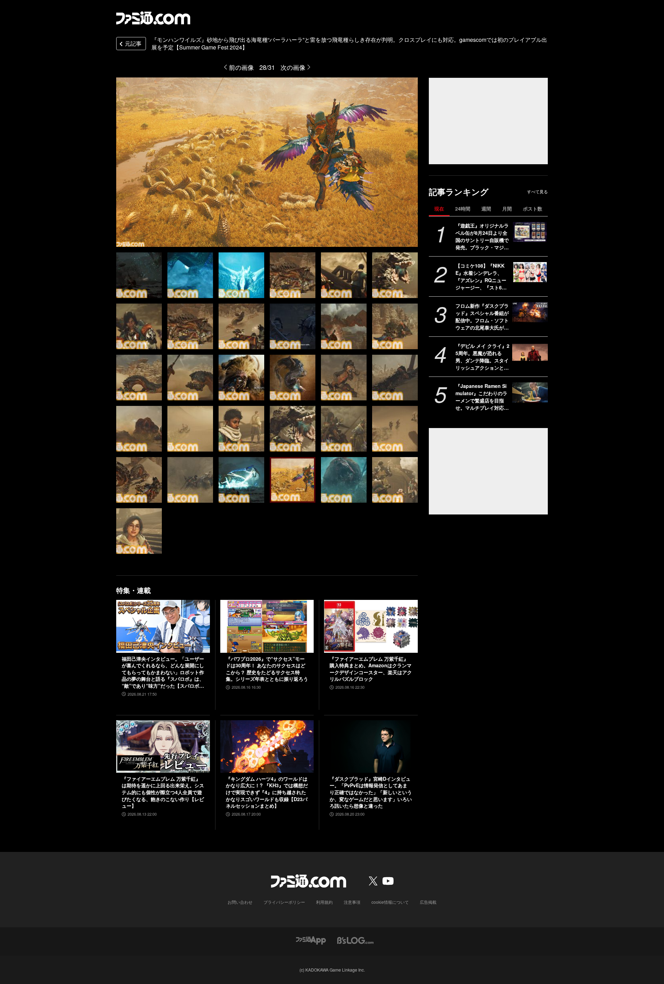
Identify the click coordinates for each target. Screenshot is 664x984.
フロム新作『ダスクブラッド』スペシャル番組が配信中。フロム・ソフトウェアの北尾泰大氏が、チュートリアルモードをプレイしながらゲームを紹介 (482, 316)
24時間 (462, 208)
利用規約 (324, 902)
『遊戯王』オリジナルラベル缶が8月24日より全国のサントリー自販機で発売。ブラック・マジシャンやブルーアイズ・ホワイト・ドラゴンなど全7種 (482, 236)
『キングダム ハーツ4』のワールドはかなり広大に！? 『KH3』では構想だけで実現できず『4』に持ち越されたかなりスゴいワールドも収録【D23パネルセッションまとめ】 (267, 792)
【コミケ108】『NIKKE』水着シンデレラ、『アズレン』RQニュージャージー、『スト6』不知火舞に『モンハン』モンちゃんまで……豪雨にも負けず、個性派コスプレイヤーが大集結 (482, 276)
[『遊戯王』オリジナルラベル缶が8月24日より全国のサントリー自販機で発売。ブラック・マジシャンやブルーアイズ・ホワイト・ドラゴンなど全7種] (530, 232)
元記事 (133, 43)
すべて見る (537, 191)
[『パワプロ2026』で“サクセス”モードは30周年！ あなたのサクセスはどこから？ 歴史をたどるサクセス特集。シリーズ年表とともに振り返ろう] (267, 626)
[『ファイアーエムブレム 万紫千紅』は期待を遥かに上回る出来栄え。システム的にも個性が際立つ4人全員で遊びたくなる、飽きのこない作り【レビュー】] (163, 746)
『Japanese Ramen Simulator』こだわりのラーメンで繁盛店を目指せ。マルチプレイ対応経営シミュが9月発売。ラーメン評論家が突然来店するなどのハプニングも (482, 396)
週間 (486, 208)
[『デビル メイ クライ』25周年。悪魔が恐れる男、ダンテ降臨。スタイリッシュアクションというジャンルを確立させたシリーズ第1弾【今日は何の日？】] (530, 352)
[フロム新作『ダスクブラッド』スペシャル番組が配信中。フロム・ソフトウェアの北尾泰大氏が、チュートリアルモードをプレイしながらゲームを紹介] (530, 312)
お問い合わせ (240, 902)
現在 (439, 208)
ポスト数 (532, 208)
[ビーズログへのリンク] (355, 940)
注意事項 (352, 902)
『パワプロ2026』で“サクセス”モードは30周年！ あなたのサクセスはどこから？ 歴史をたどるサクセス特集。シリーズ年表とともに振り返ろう (267, 669)
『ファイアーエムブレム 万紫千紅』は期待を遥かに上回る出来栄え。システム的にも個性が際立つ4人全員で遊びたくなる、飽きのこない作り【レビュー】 (163, 792)
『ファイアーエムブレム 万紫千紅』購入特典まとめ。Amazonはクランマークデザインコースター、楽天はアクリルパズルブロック (371, 669)
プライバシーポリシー (284, 902)
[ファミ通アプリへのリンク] (311, 940)
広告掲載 (428, 902)
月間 (507, 208)
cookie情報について (390, 902)
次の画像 (292, 67)
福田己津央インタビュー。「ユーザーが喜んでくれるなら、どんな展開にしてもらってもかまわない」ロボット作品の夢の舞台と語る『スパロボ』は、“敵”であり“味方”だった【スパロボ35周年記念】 (163, 672)
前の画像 (241, 67)
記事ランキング (459, 192)
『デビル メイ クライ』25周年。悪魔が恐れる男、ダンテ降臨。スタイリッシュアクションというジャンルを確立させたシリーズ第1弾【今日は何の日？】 (482, 356)
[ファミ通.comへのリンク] (153, 18)
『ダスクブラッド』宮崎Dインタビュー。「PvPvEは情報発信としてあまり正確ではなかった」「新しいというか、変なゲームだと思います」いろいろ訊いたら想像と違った (371, 792)
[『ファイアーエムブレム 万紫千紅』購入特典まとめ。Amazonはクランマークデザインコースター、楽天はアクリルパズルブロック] (371, 626)
